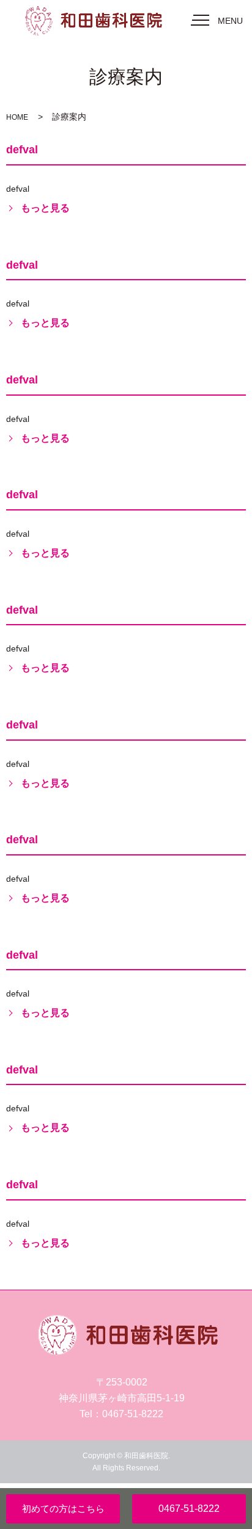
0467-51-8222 (189, 1508)
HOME (17, 117)
